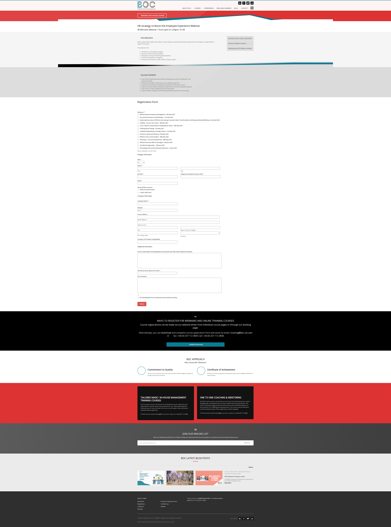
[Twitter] (247, 518)
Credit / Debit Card (145, 192)
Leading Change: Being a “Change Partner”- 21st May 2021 (158, 131)
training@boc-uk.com (241, 332)
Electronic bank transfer (147, 190)
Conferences (165, 504)
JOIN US (247, 443)
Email (139, 181)
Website (140, 208)
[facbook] (243, 3)
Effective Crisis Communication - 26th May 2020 (154, 137)
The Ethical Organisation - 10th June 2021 (152, 145)
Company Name (142, 201)
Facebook (162, 437)
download (166, 332)
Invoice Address (142, 214)
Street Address (141, 219)
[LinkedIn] (239, 518)
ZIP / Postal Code (142, 235)
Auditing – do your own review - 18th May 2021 (154, 123)
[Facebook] (243, 518)
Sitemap (140, 509)
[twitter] (247, 3)
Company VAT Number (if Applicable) (148, 239)
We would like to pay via (144, 187)
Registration (141, 504)
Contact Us (140, 506)
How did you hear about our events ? (148, 270)
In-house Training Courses (169, 501)
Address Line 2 (141, 225)
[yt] (252, 3)
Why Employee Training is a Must (235, 476)
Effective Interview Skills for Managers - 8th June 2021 (156, 142)
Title (139, 160)
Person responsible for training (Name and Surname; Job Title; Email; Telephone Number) (164, 252)
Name (139, 166)
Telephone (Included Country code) (192, 174)
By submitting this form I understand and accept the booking (166, 297)
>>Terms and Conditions (184, 297)
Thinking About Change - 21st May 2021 (152, 128)
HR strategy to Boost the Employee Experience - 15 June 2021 (158, 148)
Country (183, 236)
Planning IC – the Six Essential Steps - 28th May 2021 (156, 140)
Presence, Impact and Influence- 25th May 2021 (154, 134)
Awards (163, 506)
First (138, 171)
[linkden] (239, 3)
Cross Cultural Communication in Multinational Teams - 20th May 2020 (161, 126)
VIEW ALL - (251, 467)
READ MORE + (228, 483)
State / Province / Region (188, 230)
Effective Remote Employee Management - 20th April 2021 (157, 114)
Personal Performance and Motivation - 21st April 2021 (156, 117)
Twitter (178, 437)
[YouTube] (252, 518)
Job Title (140, 174)
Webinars (141, 112)
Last (182, 171)
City (138, 230)
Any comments (142, 276)
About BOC (140, 501)
